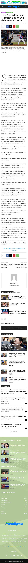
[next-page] (5, 319)
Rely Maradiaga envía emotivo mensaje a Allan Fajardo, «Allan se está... (18, 471)
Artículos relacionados (7, 292)
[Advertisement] (14, 64)
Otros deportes (9, 12)
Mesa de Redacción (6, 349)
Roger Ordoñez (6, 22)
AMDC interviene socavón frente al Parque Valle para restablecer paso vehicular (17, 372)
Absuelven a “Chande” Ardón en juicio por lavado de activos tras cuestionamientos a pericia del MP (13, 346)
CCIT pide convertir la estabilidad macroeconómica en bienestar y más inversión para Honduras (17, 379)
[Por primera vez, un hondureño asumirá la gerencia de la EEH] (5, 479)
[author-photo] (14, 281)
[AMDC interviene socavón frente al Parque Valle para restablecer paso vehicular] (4, 372)
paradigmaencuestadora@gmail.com (17, 546)
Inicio (2, 10)
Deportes (7, 10)
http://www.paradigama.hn (14, 285)
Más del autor (17, 292)
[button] (2, 6)
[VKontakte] (17, 555)
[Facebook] (7, 26)
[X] (10, 26)
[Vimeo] (14, 555)
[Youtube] (21, 555)
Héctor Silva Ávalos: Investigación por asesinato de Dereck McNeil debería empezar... (18, 460)
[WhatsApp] (17, 26)
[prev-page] (2, 319)
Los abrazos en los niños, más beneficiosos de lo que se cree (7, 266)
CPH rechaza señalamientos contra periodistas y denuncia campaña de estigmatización (17, 355)
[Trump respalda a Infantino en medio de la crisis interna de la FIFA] (5, 297)
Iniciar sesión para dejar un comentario (14, 328)
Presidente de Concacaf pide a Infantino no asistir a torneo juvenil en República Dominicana (13, 399)
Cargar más (13, 431)
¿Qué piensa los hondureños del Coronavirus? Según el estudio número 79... (17, 486)
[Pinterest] (14, 26)
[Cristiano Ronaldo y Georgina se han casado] (5, 304)
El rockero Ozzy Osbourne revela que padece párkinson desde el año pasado (20, 267)
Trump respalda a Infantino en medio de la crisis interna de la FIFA (17, 297)
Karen (2, 403)
